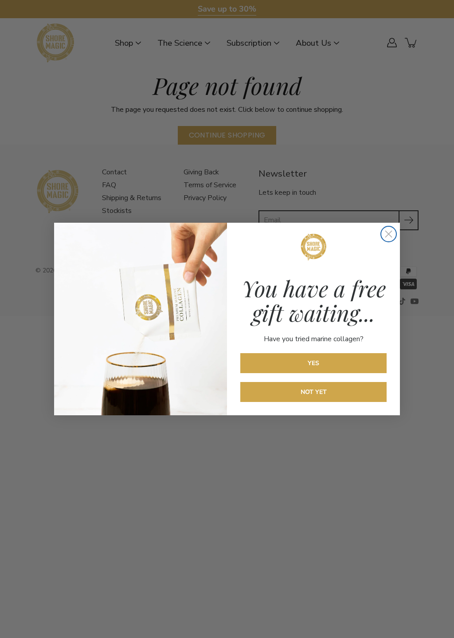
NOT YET (314, 392)
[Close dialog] (388, 234)
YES (313, 363)
